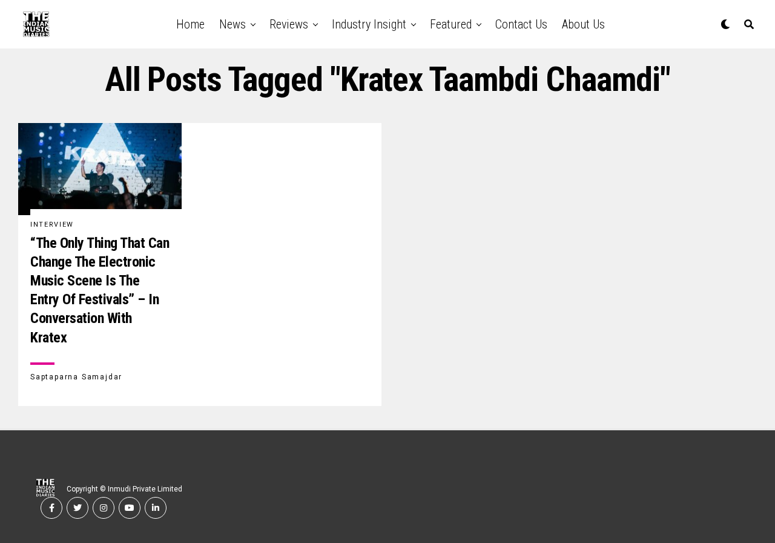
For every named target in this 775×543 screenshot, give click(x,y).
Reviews (288, 24)
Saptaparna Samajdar (76, 377)
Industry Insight (369, 24)
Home (190, 24)
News (232, 24)
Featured (451, 24)
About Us (583, 24)
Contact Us (521, 24)
